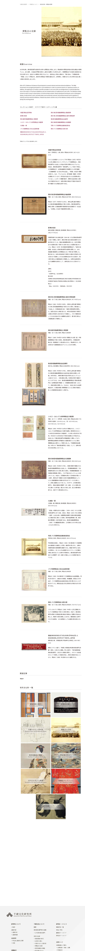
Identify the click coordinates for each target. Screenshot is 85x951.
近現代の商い (39, 941)
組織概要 (13, 938)
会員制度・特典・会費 (63, 947)
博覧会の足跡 (39, 946)
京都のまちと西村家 (40, 943)
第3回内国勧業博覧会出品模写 (59, 119)
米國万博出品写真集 (26, 112)
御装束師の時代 (39, 938)
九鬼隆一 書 (23, 125)
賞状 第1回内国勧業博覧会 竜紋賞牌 (61, 112)
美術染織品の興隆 (40, 948)
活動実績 (15, 935)
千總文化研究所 (23, 4)
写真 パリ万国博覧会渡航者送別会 (60, 125)
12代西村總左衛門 (40, 933)
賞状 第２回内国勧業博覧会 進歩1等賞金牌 (63, 116)
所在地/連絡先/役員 (18, 940)
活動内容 (13, 930)
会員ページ (59, 942)
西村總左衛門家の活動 (40, 930)
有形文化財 (37, 936)
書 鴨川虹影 (23, 116)
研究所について (16, 924)
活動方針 (15, 932)
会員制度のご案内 (61, 945)
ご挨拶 (13, 927)
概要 (35, 927)
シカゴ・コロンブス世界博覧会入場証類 (31, 122)
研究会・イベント (61, 924)
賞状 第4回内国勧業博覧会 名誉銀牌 (61, 122)
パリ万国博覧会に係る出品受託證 (29, 129)
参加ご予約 (59, 930)
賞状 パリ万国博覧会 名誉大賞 (59, 129)
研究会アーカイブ (61, 935)
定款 (14, 943)
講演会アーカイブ (61, 933)
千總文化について (33, 4)
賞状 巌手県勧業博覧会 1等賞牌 (29, 119)
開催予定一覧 (60, 927)
